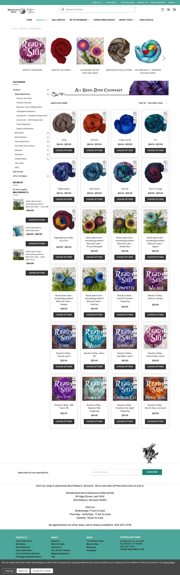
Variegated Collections (26, 111)
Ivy (155, 140)
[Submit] (63, 10)
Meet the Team (58, 544)
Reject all (23, 570)
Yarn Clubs (19, 163)
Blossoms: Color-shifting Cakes (29, 107)
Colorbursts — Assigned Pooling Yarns (32, 116)
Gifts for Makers (78, 20)
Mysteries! (19, 154)
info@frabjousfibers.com (132, 549)
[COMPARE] (74, 117)
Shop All (41, 20)
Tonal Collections (23, 124)
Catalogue (91, 550)
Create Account (158, 2)
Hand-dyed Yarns (22, 94)
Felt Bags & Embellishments (29, 557)
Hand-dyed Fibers (22, 141)
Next (164, 56)
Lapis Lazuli (125, 140)
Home (29, 20)
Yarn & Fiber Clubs (95, 541)
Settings (9, 570)
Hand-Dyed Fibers (24, 550)
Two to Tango (155, 189)
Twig (64, 140)
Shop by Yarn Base (24, 98)
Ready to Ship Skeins (25, 129)
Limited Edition (21, 159)
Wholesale (111, 2)
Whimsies (18, 150)
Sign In (172, 2)
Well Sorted (58, 20)
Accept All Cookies (42, 570)
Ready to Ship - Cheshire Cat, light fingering (125, 408)
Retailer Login (127, 2)
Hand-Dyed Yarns (24, 541)
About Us (97, 2)
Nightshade (64, 189)
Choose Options (37, 220)
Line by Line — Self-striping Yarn (30, 120)
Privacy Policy (169, 562)
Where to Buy (126, 20)
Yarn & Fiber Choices (104, 20)
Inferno (94, 140)
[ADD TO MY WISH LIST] (22, 205)
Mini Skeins (19, 133)
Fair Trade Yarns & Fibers (25, 146)
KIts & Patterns (23, 547)
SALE (17, 167)
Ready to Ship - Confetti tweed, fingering (125, 298)
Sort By (142, 103)
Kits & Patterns (21, 137)
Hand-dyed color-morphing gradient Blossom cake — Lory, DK (37, 204)
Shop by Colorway (24, 103)
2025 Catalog (146, 20)
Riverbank (94, 189)
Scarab (125, 189)
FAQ (53, 557)
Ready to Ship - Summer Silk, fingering (94, 408)
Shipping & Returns (60, 553)
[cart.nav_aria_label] (174, 9)
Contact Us (142, 2)
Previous (16, 56)
